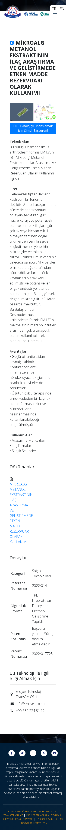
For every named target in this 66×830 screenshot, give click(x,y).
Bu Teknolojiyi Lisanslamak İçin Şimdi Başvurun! (33, 128)
